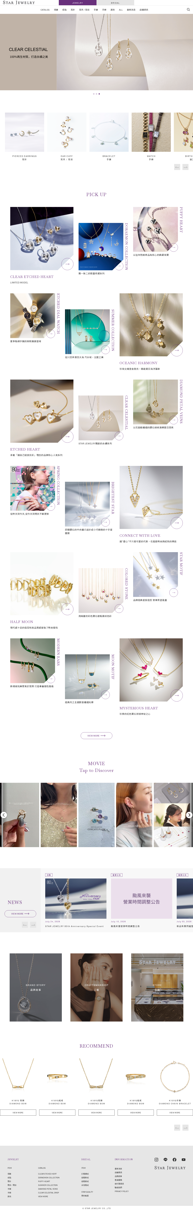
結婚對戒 (85, 1177)
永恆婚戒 (85, 1185)
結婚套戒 (85, 1181)
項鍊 (9, 1174)
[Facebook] (174, 1160)
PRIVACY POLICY (122, 1191)
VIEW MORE (93, 735)
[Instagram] (156, 1160)
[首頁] (19, 3)
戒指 (9, 1177)
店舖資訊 (118, 1172)
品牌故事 (118, 1176)
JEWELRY (77, 3)
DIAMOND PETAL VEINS (48, 1189)
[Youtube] (183, 1160)
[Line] (165, 1160)
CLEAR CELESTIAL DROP (48, 1193)
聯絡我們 (118, 1187)
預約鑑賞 (85, 1196)
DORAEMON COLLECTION (49, 1177)
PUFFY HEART (44, 1181)
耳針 (9, 1181)
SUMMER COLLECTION (48, 1185)
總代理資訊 (119, 1184)
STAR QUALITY (87, 1192)
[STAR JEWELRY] (170, 1168)
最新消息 (118, 1169)
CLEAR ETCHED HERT (47, 1174)
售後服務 (118, 1180)
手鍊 (9, 1189)
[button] (93, 94)
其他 (9, 1196)
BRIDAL (115, 3)
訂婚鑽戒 (85, 1174)
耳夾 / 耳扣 (12, 1185)
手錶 (9, 1193)
